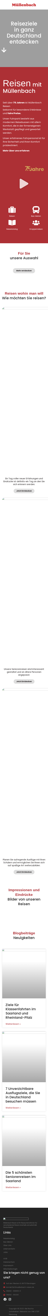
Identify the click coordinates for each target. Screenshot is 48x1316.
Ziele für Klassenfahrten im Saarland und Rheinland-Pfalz (21, 1011)
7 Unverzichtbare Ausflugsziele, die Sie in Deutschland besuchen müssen (23, 1095)
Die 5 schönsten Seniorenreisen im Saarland (21, 1176)
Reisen (12, 216)
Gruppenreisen (36, 229)
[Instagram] (9, 1299)
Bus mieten (36, 216)
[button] (45, 4)
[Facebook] (5, 1299)
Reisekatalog (12, 229)
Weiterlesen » (13, 1023)
